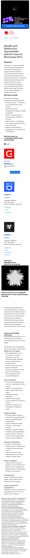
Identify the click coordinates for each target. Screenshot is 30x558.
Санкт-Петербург (14, 37)
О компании (7, 212)
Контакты (7, 255)
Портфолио (7, 207)
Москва (6, 37)
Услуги (6, 210)
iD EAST (7, 197)
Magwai (6, 238)
